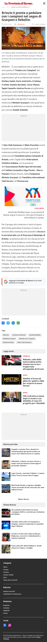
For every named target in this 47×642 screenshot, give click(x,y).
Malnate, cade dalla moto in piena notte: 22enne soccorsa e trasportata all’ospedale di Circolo (33, 364)
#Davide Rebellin (35, 335)
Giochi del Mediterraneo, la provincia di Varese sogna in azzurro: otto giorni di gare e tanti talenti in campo (23, 215)
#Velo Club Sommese (24, 342)
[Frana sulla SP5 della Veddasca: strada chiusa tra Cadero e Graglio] (6, 553)
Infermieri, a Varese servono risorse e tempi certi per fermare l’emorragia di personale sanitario (26, 463)
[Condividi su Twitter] (8, 323)
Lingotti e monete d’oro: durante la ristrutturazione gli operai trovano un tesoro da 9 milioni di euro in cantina (25, 451)
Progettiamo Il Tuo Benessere (12, 594)
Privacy (5, 613)
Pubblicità (6, 610)
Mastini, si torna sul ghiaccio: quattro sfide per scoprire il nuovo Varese (33, 382)
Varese (5, 567)
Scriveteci (6, 608)
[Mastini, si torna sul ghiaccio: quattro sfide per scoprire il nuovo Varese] (11, 384)
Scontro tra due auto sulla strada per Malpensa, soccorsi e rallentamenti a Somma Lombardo (25, 536)
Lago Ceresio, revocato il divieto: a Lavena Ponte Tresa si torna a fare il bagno (27, 474)
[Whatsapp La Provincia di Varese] (18, 323)
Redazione (6, 605)
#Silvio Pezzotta (8, 342)
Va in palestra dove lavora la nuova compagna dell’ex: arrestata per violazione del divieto (28, 512)
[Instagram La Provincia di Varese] (9, 626)
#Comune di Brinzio (19, 335)
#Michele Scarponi (9, 339)
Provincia (6, 572)
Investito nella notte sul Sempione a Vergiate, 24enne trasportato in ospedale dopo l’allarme (27, 524)
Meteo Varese (23, 499)
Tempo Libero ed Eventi (10, 580)
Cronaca (26, 356)
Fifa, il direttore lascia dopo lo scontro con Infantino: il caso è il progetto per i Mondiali (34, 400)
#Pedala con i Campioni (27, 339)
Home (3, 7)
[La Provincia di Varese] (19, 3)
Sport (8, 7)
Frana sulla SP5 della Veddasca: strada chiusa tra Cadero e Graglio (26, 547)
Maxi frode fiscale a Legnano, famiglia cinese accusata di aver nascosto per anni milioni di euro (27, 487)
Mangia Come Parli (9, 591)
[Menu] (44, 3)
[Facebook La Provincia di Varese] (3, 323)
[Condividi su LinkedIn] (13, 323)
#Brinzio (6, 335)
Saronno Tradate (8, 575)
